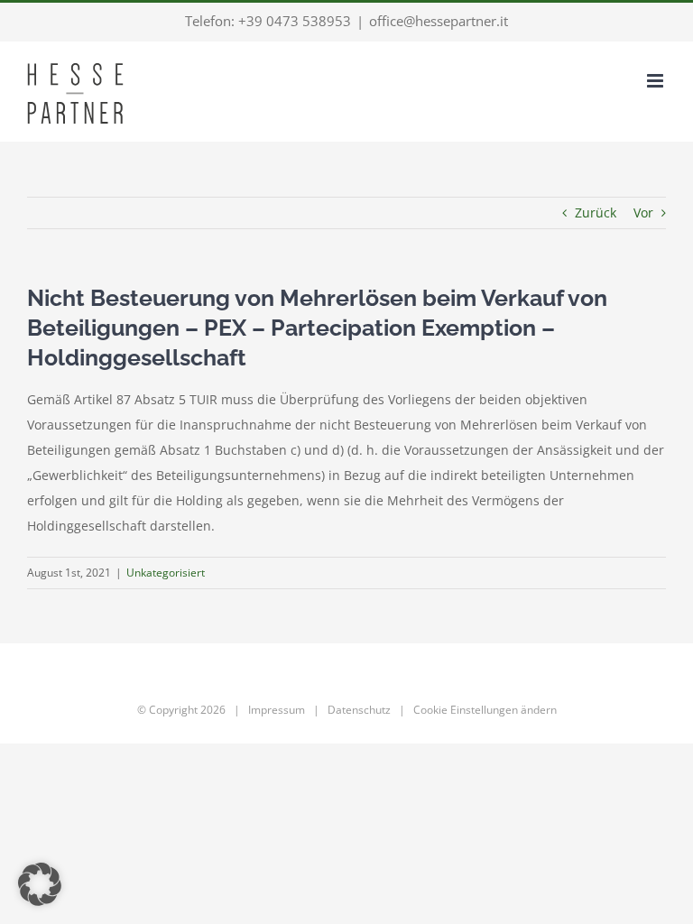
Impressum (276, 709)
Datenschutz (359, 709)
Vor (643, 212)
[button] (39, 884)
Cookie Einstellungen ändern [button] (485, 709)
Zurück (595, 212)
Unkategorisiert (165, 572)
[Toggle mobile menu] (656, 80)
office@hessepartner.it (438, 21)
